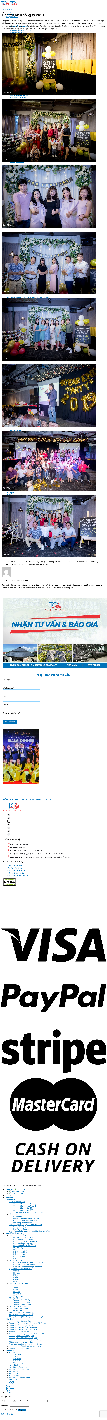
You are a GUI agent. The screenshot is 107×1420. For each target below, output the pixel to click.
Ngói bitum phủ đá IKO (18, 1235)
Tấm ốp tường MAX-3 (21, 1302)
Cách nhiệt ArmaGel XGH (23, 1208)
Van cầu (16, 1361)
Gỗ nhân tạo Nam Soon (18, 1308)
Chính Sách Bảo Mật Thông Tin (17, 875)
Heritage (16, 1273)
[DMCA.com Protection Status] (9, 885)
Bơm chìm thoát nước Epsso (20, 1331)
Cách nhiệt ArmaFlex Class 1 (24, 1206)
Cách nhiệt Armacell (17, 1202)
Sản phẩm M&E (12, 1200)
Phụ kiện (16, 1258)
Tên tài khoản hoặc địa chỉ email (14, 1401)
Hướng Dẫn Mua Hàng (15, 865)
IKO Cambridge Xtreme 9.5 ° (24, 1246)
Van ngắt (12, 1352)
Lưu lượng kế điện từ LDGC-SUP (26, 1223)
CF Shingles (18, 1296)
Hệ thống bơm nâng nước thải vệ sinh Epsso (26, 1334)
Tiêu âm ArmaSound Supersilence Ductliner (30, 1212)
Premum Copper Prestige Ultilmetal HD (28, 1262)
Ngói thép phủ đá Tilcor (18, 1283)
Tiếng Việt (10, 1189)
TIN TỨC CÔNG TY (7, 9)
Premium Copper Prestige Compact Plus (29, 1264)
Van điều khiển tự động (18, 1367)
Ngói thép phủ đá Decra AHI (20, 1269)
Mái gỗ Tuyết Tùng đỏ (18, 1306)
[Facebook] (8, 819)
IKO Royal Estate (19, 1254)
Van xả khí (13, 1380)
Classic (16, 1271)
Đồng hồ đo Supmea (17, 1214)
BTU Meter (17, 1216)
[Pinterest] (8, 825)
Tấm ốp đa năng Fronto (22, 1304)
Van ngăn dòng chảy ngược (20, 1369)
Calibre (16, 1281)
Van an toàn (14, 1375)
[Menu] (5, 9)
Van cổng (17, 1354)
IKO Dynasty (18, 1248)
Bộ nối (11, 1384)
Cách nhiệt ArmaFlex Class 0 (24, 1204)
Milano (16, 1275)
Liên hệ (8, 1392)
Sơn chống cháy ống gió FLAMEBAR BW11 (25, 1225)
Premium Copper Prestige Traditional (28, 1267)
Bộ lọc (11, 1382)
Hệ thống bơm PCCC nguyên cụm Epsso (25, 1346)
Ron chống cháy (19, 1227)
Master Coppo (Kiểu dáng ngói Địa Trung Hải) (27, 1317)
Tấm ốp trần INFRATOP (22, 1300)
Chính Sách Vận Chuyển (15, 873)
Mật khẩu (5, 1405)
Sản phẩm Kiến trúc (14, 1233)
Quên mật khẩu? (7, 1414)
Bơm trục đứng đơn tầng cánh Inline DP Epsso (27, 1323)
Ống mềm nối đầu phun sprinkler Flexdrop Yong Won (30, 1231)
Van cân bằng (14, 1373)
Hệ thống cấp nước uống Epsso (21, 1336)
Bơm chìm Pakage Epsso (19, 1348)
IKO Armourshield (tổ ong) (23, 1239)
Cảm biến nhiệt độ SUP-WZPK (25, 1221)
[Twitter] (8, 832)
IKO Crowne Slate (20, 1252)
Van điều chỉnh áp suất (18, 1363)
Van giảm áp (15, 430)
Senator (16, 1279)
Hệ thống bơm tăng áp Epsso (20, 1321)
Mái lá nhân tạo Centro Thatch (21, 1315)
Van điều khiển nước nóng (19, 1377)
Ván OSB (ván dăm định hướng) (21, 1313)
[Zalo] (8, 822)
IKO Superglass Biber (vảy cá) (25, 1241)
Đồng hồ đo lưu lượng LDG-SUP (26, 1218)
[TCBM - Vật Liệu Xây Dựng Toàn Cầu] (9, 5)
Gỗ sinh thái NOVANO (17, 1311)
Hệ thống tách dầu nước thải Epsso (23, 1338)
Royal (15, 1290)
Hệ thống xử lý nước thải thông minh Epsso (26, 1340)
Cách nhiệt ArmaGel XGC (23, 1210)
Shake (15, 1277)
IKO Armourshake (20, 1250)
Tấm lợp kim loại (15, 1260)
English (19, 1193)
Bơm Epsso (10, 1319)
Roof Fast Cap (19, 1256)
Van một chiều (14, 1365)
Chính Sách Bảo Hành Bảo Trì (17, 870)
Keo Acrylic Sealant (21, 1229)
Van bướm (17, 1359)
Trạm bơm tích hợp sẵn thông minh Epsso (25, 1344)
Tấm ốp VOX (14, 1298)
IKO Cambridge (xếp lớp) (23, 1244)
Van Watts (10, 1350)
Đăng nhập (22, 1410)
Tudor (15, 1287)
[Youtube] (8, 815)
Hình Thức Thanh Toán (15, 868)
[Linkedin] (8, 828)
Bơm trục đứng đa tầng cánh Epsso (23, 1325)
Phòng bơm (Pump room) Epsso (22, 1342)
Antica (15, 1285)
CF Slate (16, 1292)
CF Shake (17, 1294)
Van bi (15, 1357)
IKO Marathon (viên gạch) (23, 1237)
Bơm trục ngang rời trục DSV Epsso (23, 1329)
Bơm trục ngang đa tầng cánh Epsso (23, 1327)
